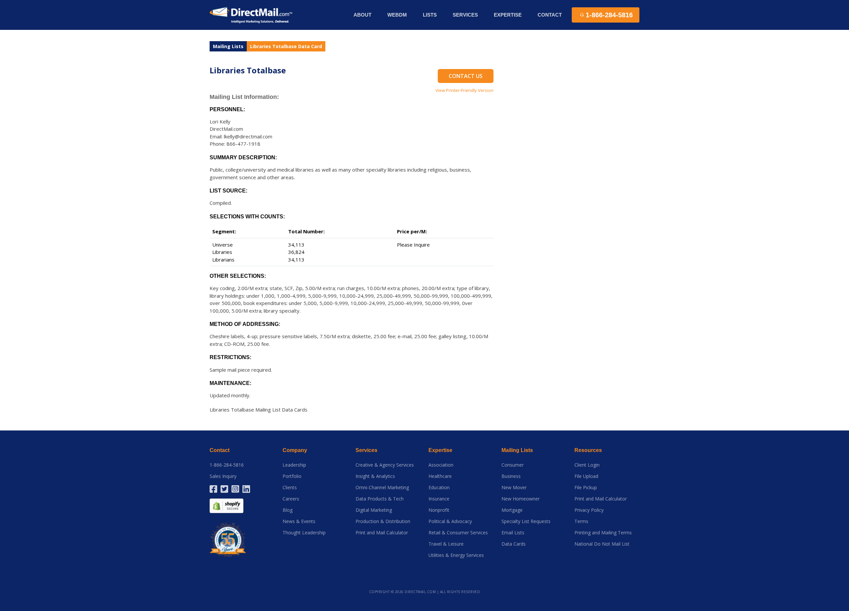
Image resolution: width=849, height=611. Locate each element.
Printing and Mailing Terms (603, 532)
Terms (581, 521)
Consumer (512, 465)
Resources (588, 450)
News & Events (299, 521)
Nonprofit (438, 510)
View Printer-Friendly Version (464, 90)
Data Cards (513, 544)
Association (440, 465)
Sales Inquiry (223, 476)
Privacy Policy (589, 510)
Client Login (587, 465)
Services (366, 450)
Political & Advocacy (450, 521)
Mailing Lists (228, 46)
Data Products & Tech (380, 498)
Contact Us (466, 76)
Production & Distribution (383, 521)
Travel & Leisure (446, 544)
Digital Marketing (374, 510)
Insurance (438, 498)
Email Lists (512, 532)
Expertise (440, 450)
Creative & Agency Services (385, 465)
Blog (288, 510)
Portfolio (292, 476)
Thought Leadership (304, 532)
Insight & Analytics (375, 476)
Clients (290, 487)
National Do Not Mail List (601, 544)
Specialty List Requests (526, 521)
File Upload (586, 476)
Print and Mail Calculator (382, 532)
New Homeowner (520, 498)
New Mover (514, 487)
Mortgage (512, 510)
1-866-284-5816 (227, 465)
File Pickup (585, 487)
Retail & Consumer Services (458, 532)
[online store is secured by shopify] (226, 505)
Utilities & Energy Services (456, 555)
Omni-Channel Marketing (382, 487)
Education (439, 487)
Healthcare (440, 476)
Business (511, 476)
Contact (550, 15)
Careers (291, 498)
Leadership (294, 465)
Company (295, 450)
